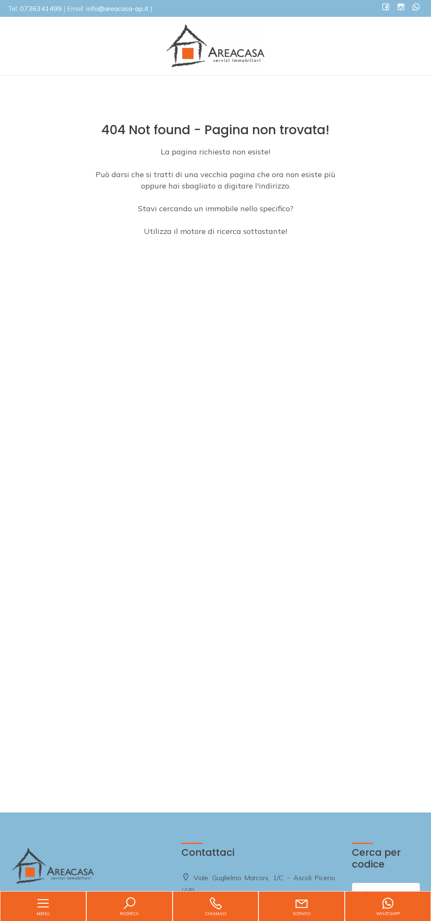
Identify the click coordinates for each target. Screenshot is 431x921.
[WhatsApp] (416, 7)
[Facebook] (386, 7)
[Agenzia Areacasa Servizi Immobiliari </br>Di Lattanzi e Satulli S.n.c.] (215, 45)
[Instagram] (401, 7)
